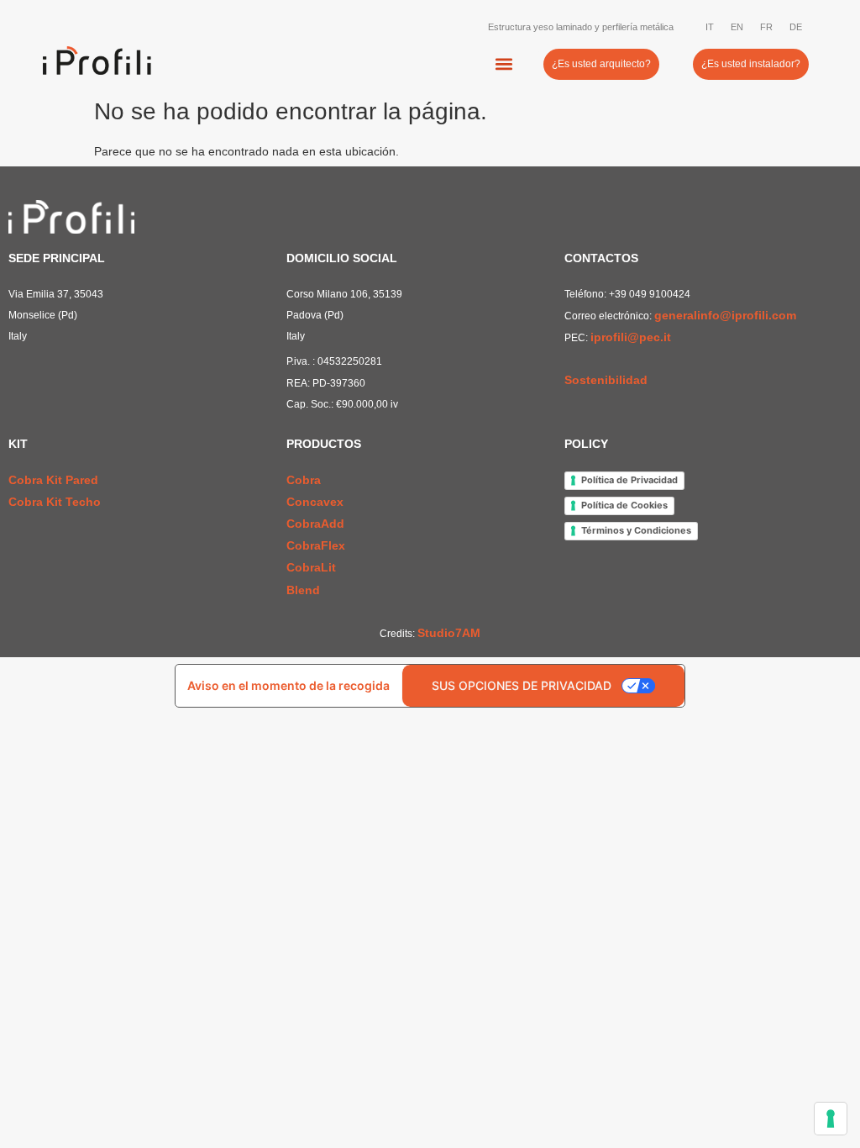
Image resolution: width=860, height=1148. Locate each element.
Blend (303, 590)
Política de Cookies (624, 505)
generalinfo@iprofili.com (725, 315)
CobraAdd (315, 523)
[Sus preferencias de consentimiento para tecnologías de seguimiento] (831, 1119)
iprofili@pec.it (630, 337)
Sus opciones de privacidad (521, 685)
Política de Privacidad (629, 480)
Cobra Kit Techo (54, 501)
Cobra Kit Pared (53, 480)
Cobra (303, 480)
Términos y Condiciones (636, 530)
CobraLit (311, 567)
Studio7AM (448, 633)
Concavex (314, 501)
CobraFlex (315, 545)
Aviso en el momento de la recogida (288, 685)
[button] (504, 64)
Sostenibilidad (606, 380)
